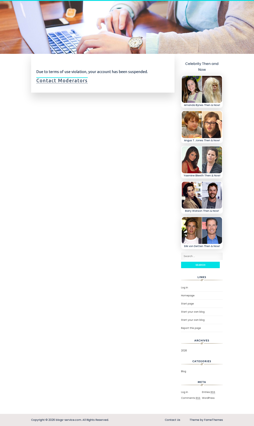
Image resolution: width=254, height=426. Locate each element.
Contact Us (172, 420)
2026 (184, 350)
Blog (183, 371)
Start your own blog (193, 311)
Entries (208, 392)
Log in (184, 287)
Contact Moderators (62, 80)
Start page (187, 303)
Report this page (191, 328)
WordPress (208, 398)
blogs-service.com (68, 420)
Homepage (188, 295)
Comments (190, 398)
